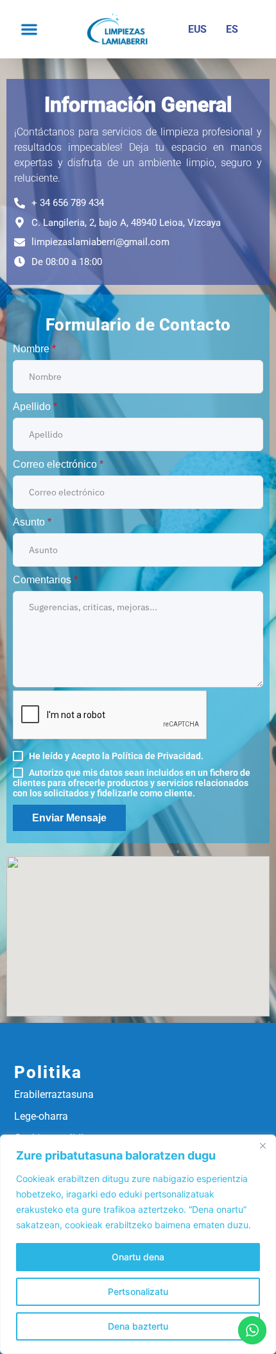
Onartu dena (138, 1256)
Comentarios (45, 579)
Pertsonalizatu (138, 1291)
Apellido (35, 406)
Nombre (34, 348)
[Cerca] (262, 1145)
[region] (138, 1244)
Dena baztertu (138, 1326)
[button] (29, 29)
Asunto (32, 522)
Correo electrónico (58, 464)
